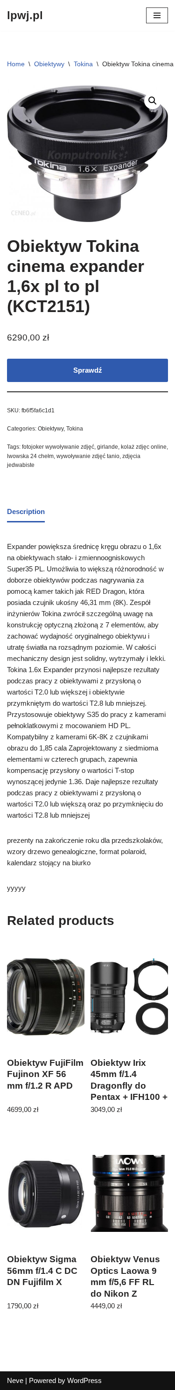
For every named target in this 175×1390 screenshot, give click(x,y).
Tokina (83, 64)
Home (16, 64)
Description (26, 511)
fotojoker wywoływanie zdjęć (58, 447)
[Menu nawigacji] (157, 15)
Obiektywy (49, 64)
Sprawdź (87, 370)
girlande (107, 447)
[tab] (26, 512)
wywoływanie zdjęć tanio (87, 456)
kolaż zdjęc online (144, 447)
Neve (15, 1380)
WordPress (84, 1380)
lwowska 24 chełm (30, 456)
